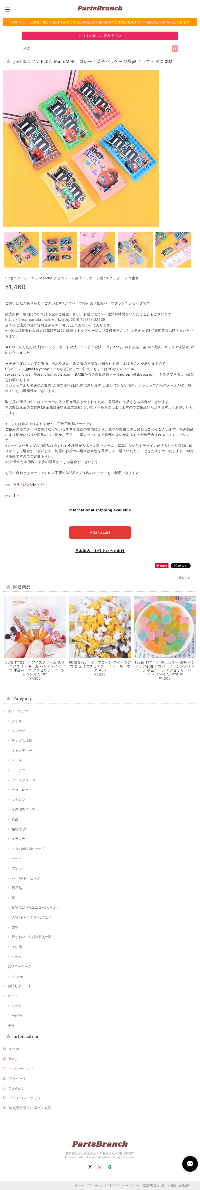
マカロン (18, 799)
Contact (16, 1088)
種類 (8, 485)
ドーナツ (18, 770)
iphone (17, 976)
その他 (17, 947)
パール (17, 957)
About (14, 1049)
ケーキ (17, 760)
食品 (15, 819)
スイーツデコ (18, 711)
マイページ (18, 1078)
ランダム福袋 (22, 740)
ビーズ (13, 996)
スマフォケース (20, 966)
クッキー (18, 721)
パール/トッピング (26, 878)
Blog (13, 1059)
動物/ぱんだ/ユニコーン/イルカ (36, 907)
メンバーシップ (21, 1069)
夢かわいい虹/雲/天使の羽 (32, 937)
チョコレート (22, 790)
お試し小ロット (20, 986)
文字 (15, 927)
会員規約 (184, 1185)
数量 (8, 496)
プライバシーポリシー (27, 1098)
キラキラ (18, 839)
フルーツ (18, 731)
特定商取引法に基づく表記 (30, 1108)
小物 (11, 1025)
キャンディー (22, 750)
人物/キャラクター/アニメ (32, 917)
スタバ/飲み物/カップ (28, 848)
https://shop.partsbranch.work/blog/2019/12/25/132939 (55, 319)
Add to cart (100, 532)
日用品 (17, 888)
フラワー (18, 868)
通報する (184, 577)
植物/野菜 (19, 829)
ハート (17, 858)
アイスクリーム (23, 780)
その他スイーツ (23, 809)
